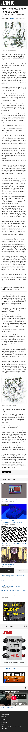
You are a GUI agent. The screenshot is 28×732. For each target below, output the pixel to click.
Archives (3, 720)
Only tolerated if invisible (9, 500)
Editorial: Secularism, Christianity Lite (14, 543)
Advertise (3, 717)
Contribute (3, 719)
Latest (7, 571)
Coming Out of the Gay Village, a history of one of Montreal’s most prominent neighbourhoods (12, 585)
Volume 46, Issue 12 (10, 668)
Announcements (5, 714)
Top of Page (4, 728)
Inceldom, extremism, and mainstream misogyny (11, 581)
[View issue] (14, 648)
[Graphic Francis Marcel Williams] (14, 389)
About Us (3, 716)
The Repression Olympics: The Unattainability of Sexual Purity (11, 521)
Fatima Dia (11, 18)
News (2, 578)
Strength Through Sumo (7, 707)
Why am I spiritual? (7, 564)
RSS (2, 724)
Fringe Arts (3, 587)
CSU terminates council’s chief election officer (11, 596)
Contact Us (4, 722)
